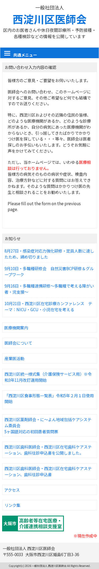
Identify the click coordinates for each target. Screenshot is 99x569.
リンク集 (12, 505)
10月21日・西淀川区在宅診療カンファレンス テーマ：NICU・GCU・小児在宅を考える (48, 306)
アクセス (12, 490)
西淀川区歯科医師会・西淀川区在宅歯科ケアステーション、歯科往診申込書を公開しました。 (48, 450)
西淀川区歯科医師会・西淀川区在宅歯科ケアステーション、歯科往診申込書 (48, 471)
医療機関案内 (16, 327)
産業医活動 (14, 358)
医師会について (18, 343)
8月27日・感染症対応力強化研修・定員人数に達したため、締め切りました (49, 254)
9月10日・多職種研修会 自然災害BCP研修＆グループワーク (49, 271)
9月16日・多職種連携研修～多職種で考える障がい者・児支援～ (49, 289)
